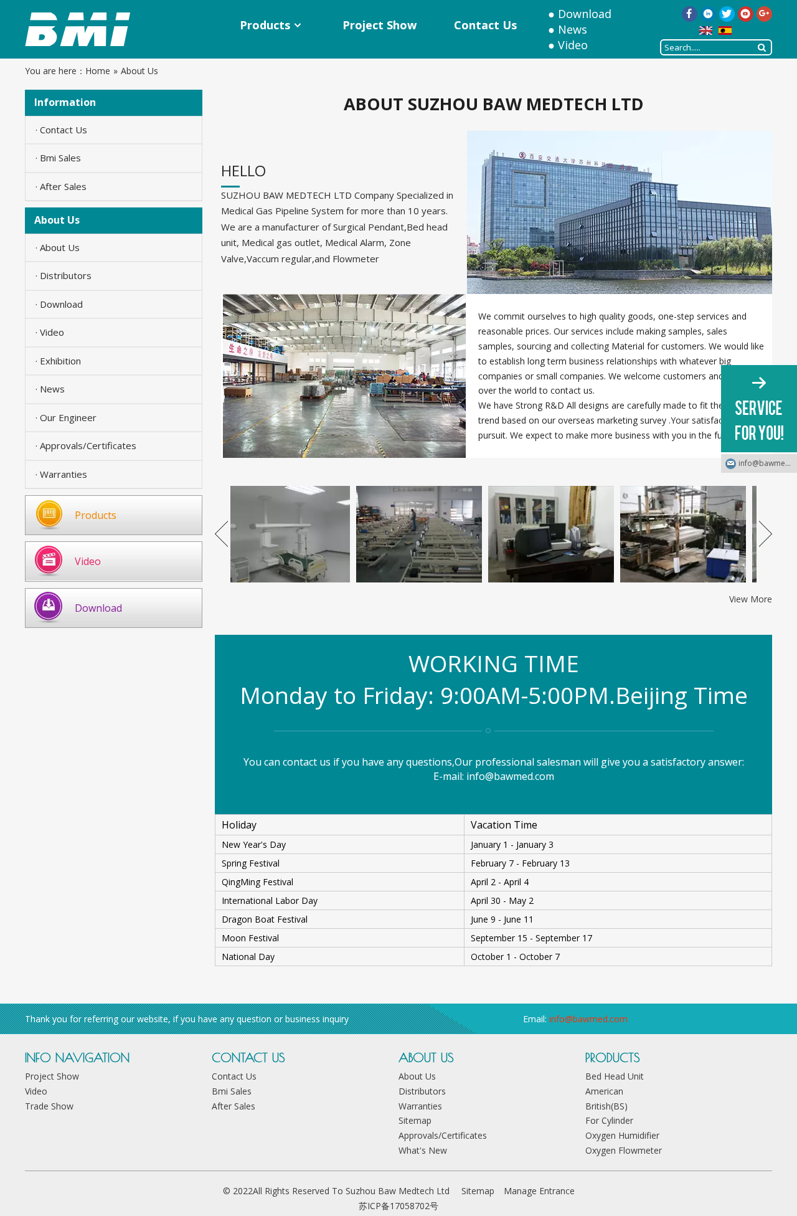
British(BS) (606, 1106)
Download (584, 13)
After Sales (233, 1106)
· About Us (57, 247)
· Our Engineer (66, 417)
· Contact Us (61, 129)
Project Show (52, 1076)
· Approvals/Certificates (85, 445)
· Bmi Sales (58, 157)
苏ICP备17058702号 (398, 1206)
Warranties (420, 1106)
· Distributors (63, 275)
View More (750, 599)
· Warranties (61, 474)
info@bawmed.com (510, 776)
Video (573, 44)
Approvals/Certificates (442, 1135)
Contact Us (234, 1076)
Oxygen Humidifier (622, 1135)
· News (50, 388)
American (604, 1091)
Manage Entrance (539, 1191)
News (572, 29)
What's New (422, 1150)
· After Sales (61, 186)
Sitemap (415, 1120)
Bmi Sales (232, 1091)
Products (95, 515)
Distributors (422, 1091)
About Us (417, 1076)
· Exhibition (58, 360)
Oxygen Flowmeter (623, 1150)
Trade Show (49, 1106)
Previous (221, 534)
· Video (49, 332)
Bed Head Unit (614, 1076)
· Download (59, 304)
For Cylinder (609, 1120)
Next (765, 534)
